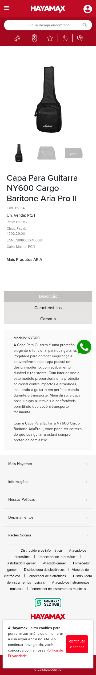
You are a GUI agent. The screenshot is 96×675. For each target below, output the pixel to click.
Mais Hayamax (48, 464)
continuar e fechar (77, 644)
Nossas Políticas (48, 500)
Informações (48, 482)
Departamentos (48, 517)
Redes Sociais (48, 535)
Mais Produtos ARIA (24, 259)
